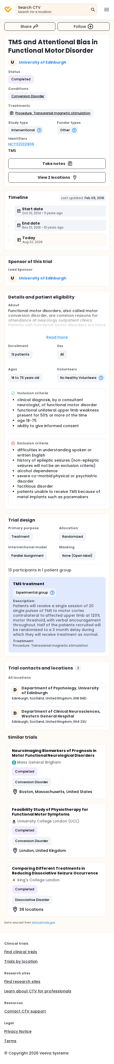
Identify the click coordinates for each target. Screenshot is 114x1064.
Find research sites (22, 981)
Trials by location (21, 961)
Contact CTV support (25, 1011)
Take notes (53, 163)
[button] (27, 96)
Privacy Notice (18, 1031)
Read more (57, 337)
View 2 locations (54, 177)
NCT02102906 (21, 144)
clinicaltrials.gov (43, 923)
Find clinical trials (20, 951)
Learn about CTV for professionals (37, 991)
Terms (10, 1041)
